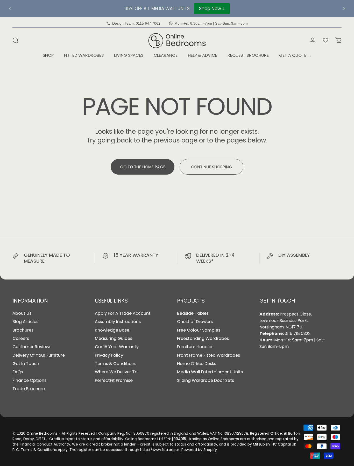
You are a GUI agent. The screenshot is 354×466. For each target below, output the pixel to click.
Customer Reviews (31, 346)
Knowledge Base (112, 330)
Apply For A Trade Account (123, 313)
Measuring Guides (113, 338)
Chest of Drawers (195, 321)
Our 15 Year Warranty (117, 346)
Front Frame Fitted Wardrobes (208, 355)
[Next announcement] (344, 8)
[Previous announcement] (10, 8)
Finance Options (29, 380)
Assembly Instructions (118, 321)
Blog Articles (25, 321)
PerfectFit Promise (114, 380)
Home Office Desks (196, 363)
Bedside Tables (193, 313)
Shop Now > (212, 8)
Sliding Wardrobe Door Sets (205, 380)
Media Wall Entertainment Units (210, 372)
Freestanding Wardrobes (203, 338)
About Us (21, 313)
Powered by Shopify (199, 449)
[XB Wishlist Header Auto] (325, 40)
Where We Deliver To (116, 372)
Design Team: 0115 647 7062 (136, 23)
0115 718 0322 (297, 333)
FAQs (17, 372)
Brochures (22, 330)
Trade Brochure (28, 388)
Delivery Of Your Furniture (38, 355)
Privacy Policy (109, 355)
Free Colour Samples (198, 330)
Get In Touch (25, 363)
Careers (20, 338)
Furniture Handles (195, 346)
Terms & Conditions (115, 363)
